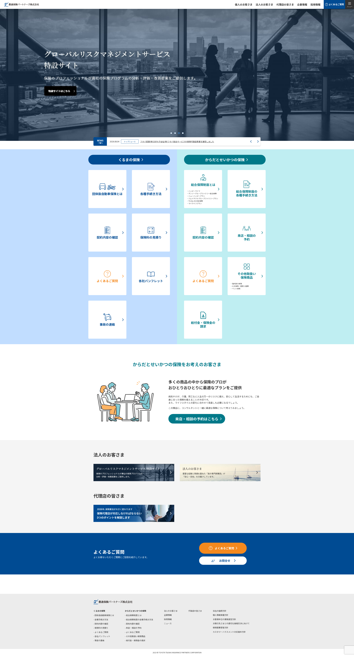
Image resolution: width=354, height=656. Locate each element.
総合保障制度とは (133, 615)
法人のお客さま (171, 610)
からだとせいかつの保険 (135, 610)
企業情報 (302, 4)
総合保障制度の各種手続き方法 (139, 619)
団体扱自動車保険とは (104, 615)
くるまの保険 (99, 610)
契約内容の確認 (101, 623)
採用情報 (315, 4)
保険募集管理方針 (220, 627)
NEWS (100, 141)
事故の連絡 (99, 640)
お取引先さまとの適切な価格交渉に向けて (231, 623)
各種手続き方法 (101, 619)
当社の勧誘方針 (219, 610)
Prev (251, 141)
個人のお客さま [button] (243, 4)
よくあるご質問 (101, 632)
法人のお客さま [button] (264, 4)
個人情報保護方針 (220, 615)
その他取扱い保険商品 (135, 636)
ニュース (168, 623)
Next (258, 141)
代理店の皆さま (195, 610)
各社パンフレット (102, 636)
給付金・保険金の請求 (135, 640)
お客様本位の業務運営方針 (224, 619)
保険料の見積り (101, 627)
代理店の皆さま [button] (285, 4)
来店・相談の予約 (133, 627)
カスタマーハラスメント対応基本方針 (229, 631)
